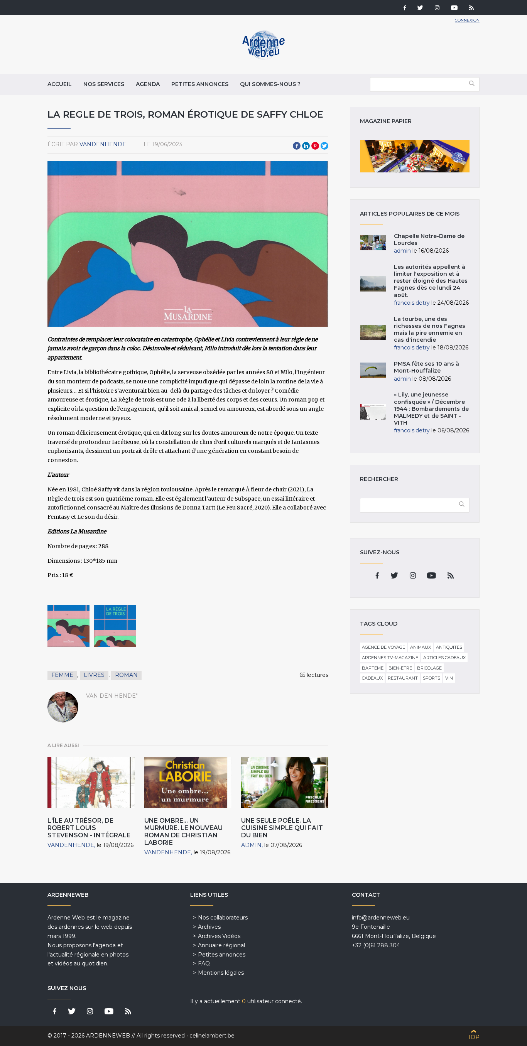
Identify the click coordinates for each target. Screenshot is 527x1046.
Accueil (59, 84)
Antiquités (449, 647)
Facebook (297, 146)
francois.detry (412, 302)
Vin (449, 678)
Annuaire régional (221, 945)
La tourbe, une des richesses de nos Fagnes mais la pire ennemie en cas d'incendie (429, 329)
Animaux (420, 647)
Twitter (324, 146)
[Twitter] (420, 8)
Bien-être (400, 668)
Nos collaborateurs (223, 917)
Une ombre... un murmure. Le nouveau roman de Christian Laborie (183, 832)
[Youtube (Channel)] (454, 8)
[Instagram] (437, 8)
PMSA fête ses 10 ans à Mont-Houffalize (426, 367)
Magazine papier (415, 156)
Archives (209, 926)
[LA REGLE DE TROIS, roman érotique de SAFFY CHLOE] (68, 626)
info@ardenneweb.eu (381, 917)
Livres (94, 674)
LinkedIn (306, 146)
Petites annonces (199, 84)
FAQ (204, 963)
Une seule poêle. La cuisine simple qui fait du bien (282, 828)
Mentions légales (221, 972)
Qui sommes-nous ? (270, 84)
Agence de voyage (383, 647)
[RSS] (471, 8)
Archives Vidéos (219, 936)
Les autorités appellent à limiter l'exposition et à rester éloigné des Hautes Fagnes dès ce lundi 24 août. (431, 281)
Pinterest (315, 146)
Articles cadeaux (444, 657)
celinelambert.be (212, 1035)
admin (251, 845)
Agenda (148, 84)
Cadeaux (372, 678)
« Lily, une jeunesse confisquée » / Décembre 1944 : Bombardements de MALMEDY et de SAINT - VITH (431, 408)
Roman (126, 674)
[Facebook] (405, 8)
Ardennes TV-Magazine (390, 657)
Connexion (467, 20)
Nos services (103, 84)
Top (474, 1037)
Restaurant (403, 678)
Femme (62, 674)
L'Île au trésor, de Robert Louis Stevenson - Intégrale (88, 828)
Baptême (372, 668)
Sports (431, 678)
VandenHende (102, 144)
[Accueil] (263, 57)
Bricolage (429, 668)
